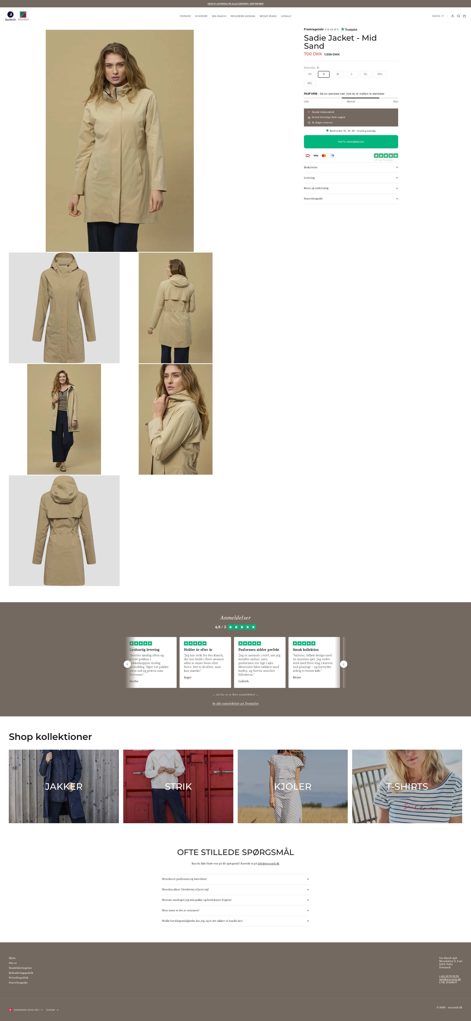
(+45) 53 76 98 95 (449, 976)
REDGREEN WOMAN (243, 16)
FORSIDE (185, 16)
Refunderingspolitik (21, 973)
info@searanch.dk (268, 863)
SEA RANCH (219, 16)
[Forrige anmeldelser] (127, 664)
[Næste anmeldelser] (343, 664)
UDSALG (286, 16)
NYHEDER (201, 16)
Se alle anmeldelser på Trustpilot (235, 703)
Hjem (12, 958)
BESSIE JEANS (268, 16)
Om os (13, 963)
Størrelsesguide (18, 982)
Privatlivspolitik (18, 977)
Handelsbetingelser (20, 968)
